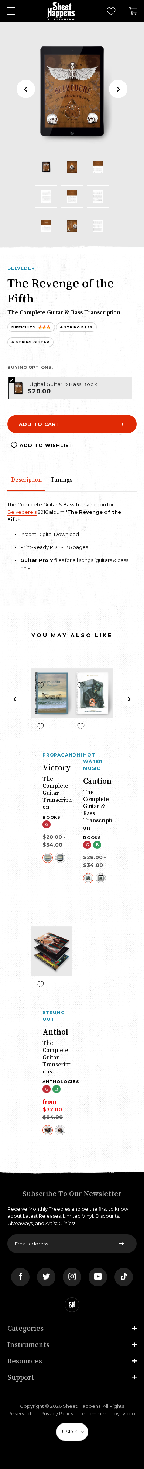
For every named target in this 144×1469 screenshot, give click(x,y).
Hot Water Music (93, 761)
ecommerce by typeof (109, 1413)
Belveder (21, 268)
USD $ (70, 1432)
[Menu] (11, 11)
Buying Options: (30, 367)
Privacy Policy (57, 1413)
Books (51, 817)
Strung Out (53, 1016)
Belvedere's (22, 512)
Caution (97, 781)
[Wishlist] (111, 11)
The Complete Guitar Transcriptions (57, 1057)
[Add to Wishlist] (40, 685)
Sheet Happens (81, 1406)
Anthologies (60, 1081)
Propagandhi (57, 755)
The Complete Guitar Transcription (57, 792)
